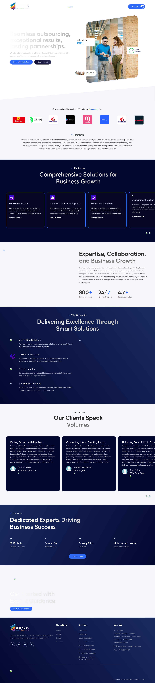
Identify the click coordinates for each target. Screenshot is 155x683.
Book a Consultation (21, 62)
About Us (83, 7)
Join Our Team (77, 556)
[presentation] (147, 233)
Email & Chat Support (87, 653)
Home (70, 7)
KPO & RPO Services (86, 646)
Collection (83, 630)
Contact (121, 7)
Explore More (14, 218)
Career (109, 7)
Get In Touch (43, 62)
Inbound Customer (86, 642)
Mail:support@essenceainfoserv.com (127, 646)
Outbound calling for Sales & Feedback (87, 658)
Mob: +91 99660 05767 (122, 650)
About (58, 634)
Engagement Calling (87, 649)
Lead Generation (85, 638)
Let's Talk (134, 7)
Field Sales (83, 634)
